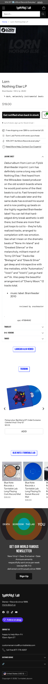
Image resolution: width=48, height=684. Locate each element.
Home (4, 22)
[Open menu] (3, 8)
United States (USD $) (15, 674)
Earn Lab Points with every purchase (22, 135)
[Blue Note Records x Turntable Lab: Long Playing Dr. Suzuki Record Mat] (33, 471)
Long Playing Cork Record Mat (12, 492)
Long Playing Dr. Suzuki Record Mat (33, 494)
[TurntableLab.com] (24, 7)
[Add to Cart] (19, 478)
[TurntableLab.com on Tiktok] (12, 613)
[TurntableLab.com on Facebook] (3, 613)
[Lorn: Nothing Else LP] (24, 49)
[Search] (43, 14)
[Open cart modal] (43, 8)
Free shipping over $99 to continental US (24, 130)
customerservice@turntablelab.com (18, 645)
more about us (8, 605)
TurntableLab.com (24, 678)
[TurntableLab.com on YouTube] (16, 613)
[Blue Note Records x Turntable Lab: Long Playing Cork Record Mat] (12, 471)
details (40, 2)
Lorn (5, 81)
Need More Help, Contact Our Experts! (23, 146)
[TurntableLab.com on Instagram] (7, 613)
